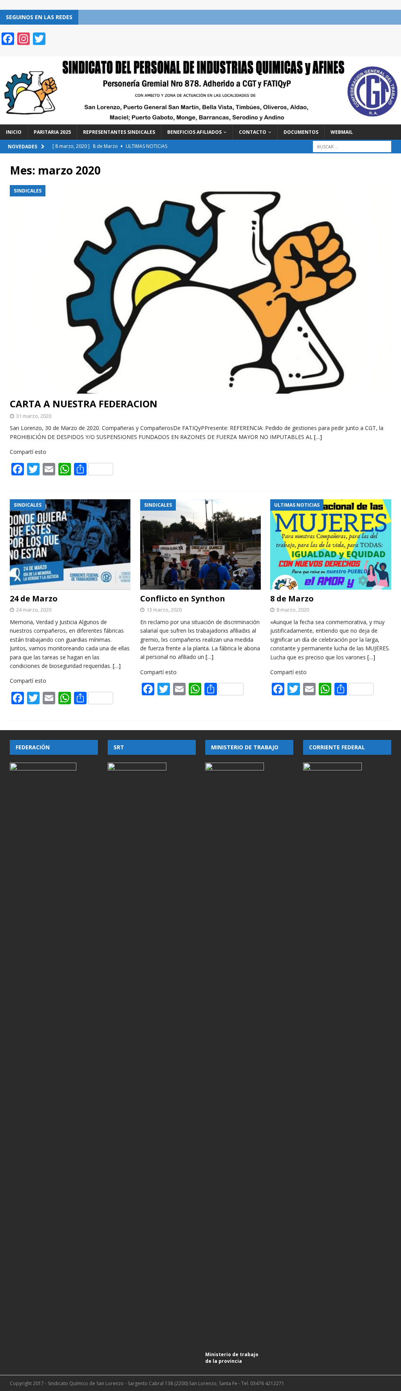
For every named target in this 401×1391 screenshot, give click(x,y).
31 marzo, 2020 (33, 415)
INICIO (14, 132)
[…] (318, 437)
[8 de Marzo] (330, 544)
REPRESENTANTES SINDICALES (119, 132)
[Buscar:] (352, 146)
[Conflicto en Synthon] (200, 544)
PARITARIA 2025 (52, 132)
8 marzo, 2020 (292, 609)
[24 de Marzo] (70, 544)
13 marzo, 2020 (164, 609)
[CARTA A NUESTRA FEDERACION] (200, 289)
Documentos (301, 132)
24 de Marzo (34, 598)
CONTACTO (252, 132)
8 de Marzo (292, 598)
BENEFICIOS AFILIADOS (194, 132)
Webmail (342, 132)
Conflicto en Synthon (182, 598)
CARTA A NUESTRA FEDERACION (83, 403)
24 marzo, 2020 (33, 609)
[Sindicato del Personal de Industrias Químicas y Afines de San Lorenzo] (200, 119)
